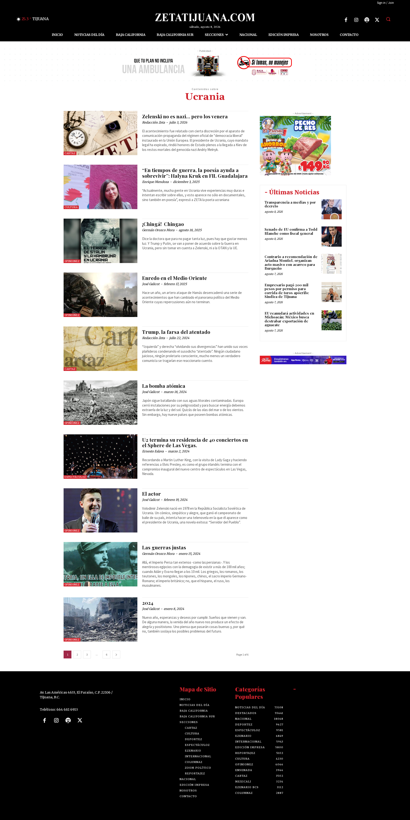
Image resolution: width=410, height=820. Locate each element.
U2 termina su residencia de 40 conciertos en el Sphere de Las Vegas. (195, 442)
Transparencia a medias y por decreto (290, 204)
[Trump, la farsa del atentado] (100, 348)
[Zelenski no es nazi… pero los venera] (100, 133)
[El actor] (100, 510)
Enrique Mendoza (155, 182)
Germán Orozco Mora (158, 230)
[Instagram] (356, 20)
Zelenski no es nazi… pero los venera (185, 116)
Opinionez (72, 261)
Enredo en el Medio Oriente (174, 277)
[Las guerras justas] (100, 564)
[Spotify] (367, 20)
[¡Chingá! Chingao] (100, 241)
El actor (151, 493)
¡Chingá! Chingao (163, 224)
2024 (147, 602)
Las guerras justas (164, 547)
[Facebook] (346, 20)
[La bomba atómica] (100, 402)
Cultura (71, 207)
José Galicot (150, 284)
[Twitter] (377, 20)
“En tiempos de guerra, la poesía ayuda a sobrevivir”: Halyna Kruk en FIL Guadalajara (195, 173)
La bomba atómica (163, 385)
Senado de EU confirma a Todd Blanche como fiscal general (291, 231)
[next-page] (116, 654)
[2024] (100, 619)
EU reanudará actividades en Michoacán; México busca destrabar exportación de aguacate (289, 319)
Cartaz (70, 153)
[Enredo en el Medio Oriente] (100, 295)
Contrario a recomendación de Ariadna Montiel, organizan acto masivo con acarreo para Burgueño (291, 262)
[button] (388, 19)
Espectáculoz (75, 477)
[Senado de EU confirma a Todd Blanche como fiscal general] (331, 236)
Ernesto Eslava (153, 451)
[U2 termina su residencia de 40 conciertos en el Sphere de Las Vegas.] (100, 456)
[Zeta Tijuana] (205, 17)
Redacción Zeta (153, 122)
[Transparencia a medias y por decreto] (331, 209)
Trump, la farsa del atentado (176, 331)
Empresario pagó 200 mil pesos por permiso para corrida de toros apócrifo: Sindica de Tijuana (287, 291)
